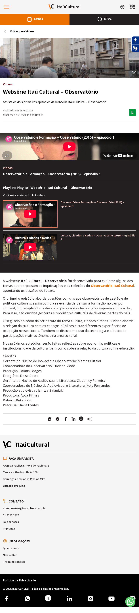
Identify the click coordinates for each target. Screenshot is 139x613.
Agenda (38, 19)
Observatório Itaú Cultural (112, 285)
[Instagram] (90, 598)
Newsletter (10, 555)
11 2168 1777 (11, 515)
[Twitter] (48, 598)
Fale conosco (11, 522)
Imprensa (9, 528)
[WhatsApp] (27, 598)
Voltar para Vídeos (22, 31)
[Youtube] (111, 598)
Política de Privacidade (19, 580)
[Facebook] (6, 598)
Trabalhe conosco (14, 561)
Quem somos (11, 548)
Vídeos (7, 84)
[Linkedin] (69, 598)
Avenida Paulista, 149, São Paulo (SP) (26, 465)
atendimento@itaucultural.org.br (24, 508)
